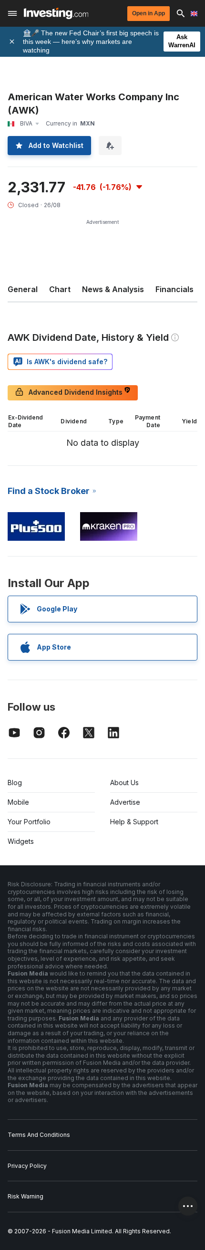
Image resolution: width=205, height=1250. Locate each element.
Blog (15, 782)
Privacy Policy (27, 1165)
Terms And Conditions (39, 1134)
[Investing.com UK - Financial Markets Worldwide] (56, 13)
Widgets (21, 841)
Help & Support (134, 822)
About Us (124, 782)
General (23, 289)
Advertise (125, 802)
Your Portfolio (29, 822)
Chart (60, 289)
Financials (174, 289)
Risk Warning (25, 1196)
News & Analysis (113, 289)
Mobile (18, 802)
